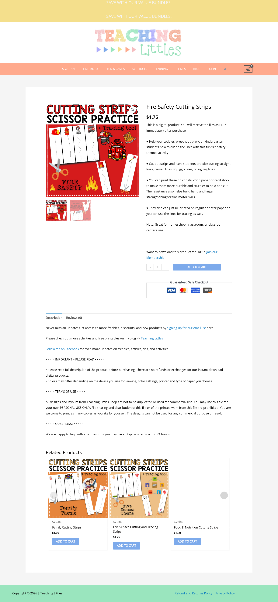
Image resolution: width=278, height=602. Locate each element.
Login (212, 69)
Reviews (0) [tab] (74, 318)
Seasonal (69, 69)
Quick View (78, 514)
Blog (196, 69)
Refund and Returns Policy (193, 593)
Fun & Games (116, 69)
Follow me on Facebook (62, 349)
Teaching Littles (152, 338)
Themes (180, 69)
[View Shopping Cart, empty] (248, 69)
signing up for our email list (186, 328)
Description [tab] (54, 318)
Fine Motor (91, 69)
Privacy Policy (225, 593)
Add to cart (197, 267)
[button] (225, 69)
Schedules (139, 69)
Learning (161, 69)
